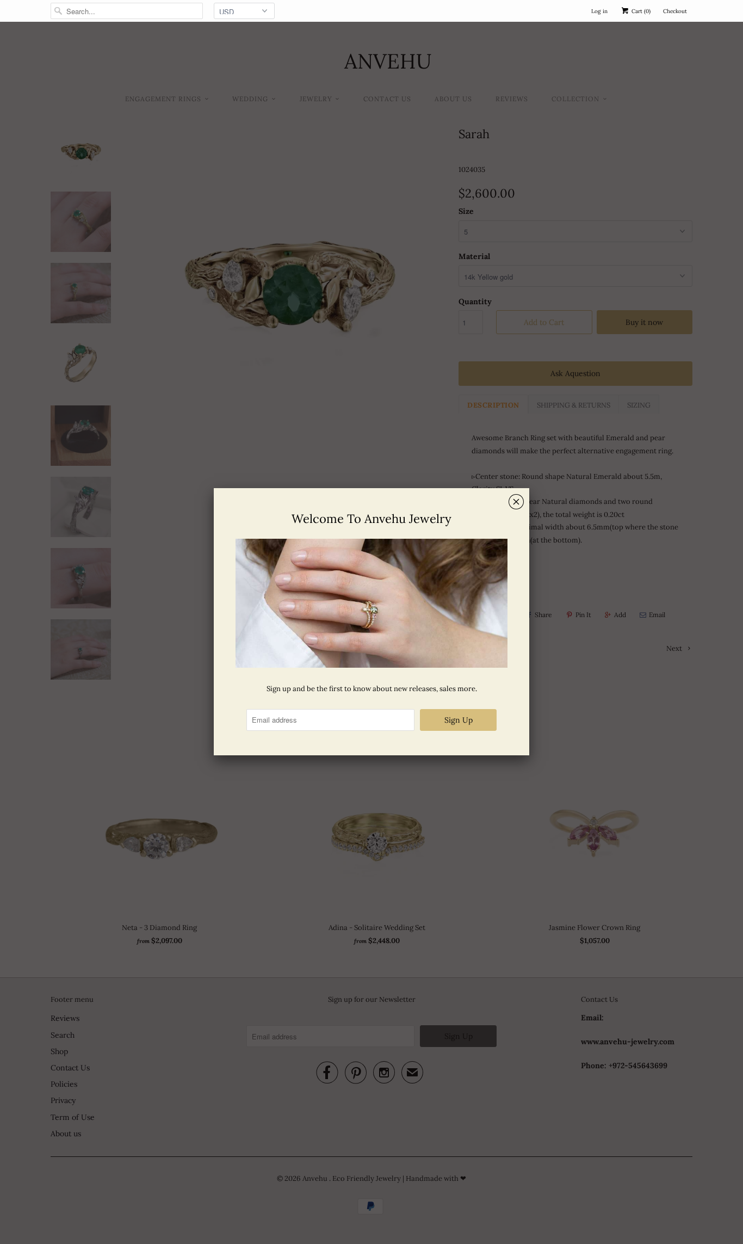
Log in (599, 11)
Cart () (640, 11)
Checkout (675, 11)
